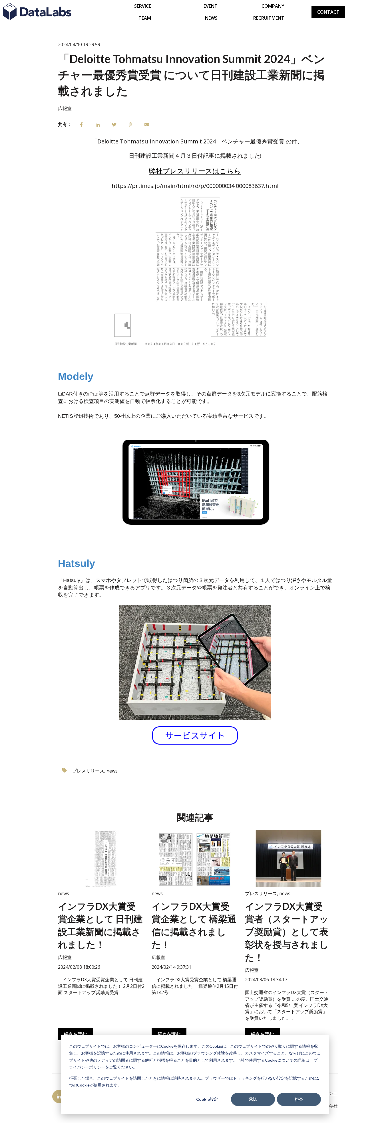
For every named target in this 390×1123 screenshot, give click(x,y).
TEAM (144, 18)
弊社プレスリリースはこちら (195, 170)
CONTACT (328, 12)
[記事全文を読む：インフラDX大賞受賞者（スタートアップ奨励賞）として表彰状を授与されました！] (288, 858)
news (112, 771)
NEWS (211, 18)
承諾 (253, 1099)
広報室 (65, 108)
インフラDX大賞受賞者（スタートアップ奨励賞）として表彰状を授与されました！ (287, 932)
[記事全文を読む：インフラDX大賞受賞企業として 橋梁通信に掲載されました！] (195, 858)
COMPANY (273, 6)
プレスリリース (88, 771)
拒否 (299, 1099)
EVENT (211, 6)
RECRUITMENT (268, 18)
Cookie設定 (207, 1099)
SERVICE (142, 6)
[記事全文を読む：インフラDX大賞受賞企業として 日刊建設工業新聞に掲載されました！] (101, 858)
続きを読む (75, 1034)
